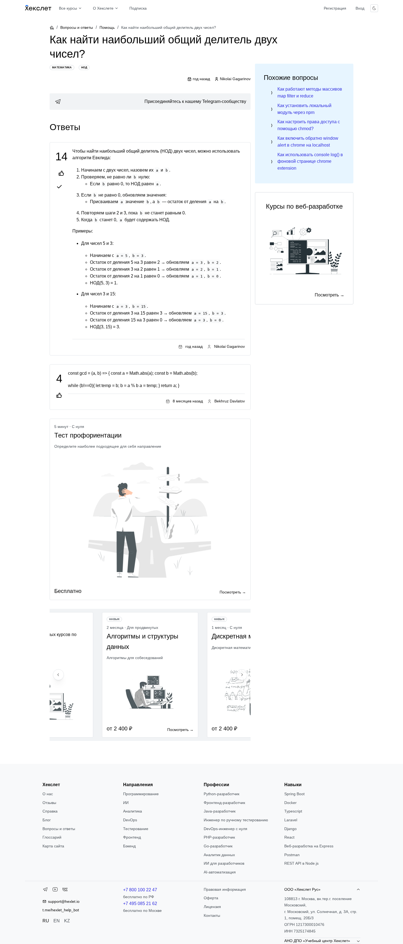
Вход (360, 8)
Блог (46, 820)
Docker (290, 802)
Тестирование (135, 829)
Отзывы (49, 802)
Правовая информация (225, 889)
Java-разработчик (219, 811)
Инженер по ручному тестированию (236, 820)
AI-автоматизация (220, 872)
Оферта (211, 898)
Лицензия (212, 906)
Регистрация (335, 8)
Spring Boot (294, 794)
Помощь (107, 27)
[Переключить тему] (374, 8)
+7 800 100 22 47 (140, 889)
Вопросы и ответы (76, 27)
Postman (292, 855)
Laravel (290, 820)
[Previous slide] (58, 674)
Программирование (141, 794)
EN (56, 920)
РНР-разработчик (219, 837)
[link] (150, 102)
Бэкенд (129, 846)
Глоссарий (51, 837)
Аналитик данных (219, 855)
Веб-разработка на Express (308, 846)
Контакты (212, 915)
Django (290, 829)
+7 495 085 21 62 (140, 903)
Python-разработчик (221, 794)
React (289, 837)
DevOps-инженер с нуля (225, 829)
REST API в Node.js (301, 863)
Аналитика (132, 811)
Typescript (293, 811)
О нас (47, 794)
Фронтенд (132, 837)
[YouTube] (55, 890)
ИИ (126, 802)
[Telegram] (45, 890)
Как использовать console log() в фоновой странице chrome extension (310, 161)
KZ (67, 920)
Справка (50, 811)
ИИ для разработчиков (224, 863)
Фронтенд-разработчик (224, 802)
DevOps (130, 820)
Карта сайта (53, 846)
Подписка (138, 8)
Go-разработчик (218, 846)
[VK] (65, 890)
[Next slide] (241, 674)
